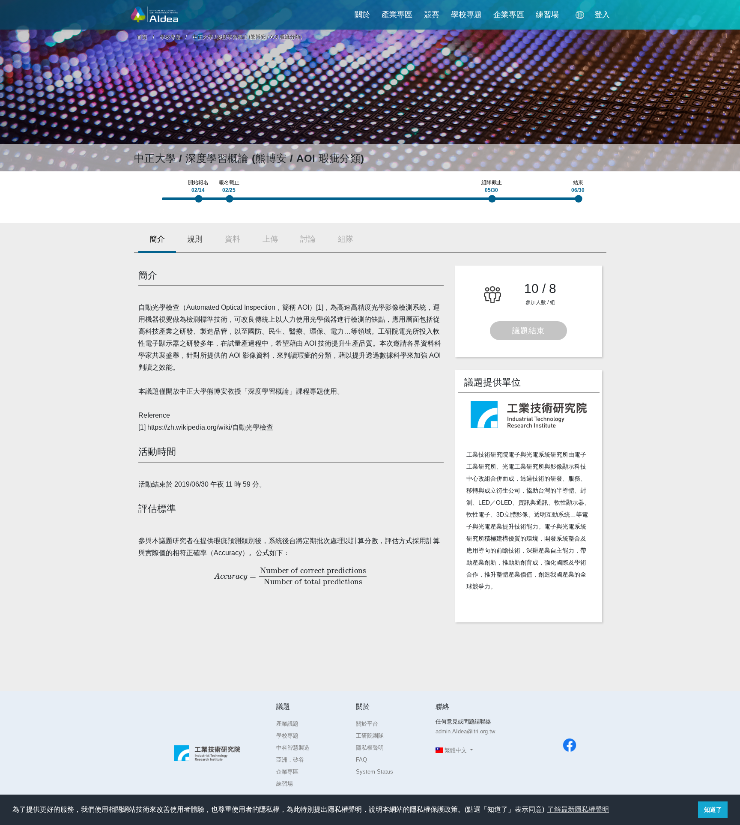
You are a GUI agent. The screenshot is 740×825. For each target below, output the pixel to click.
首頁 (142, 37)
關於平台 (367, 723)
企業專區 (508, 14)
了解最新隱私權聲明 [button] (578, 809)
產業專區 (397, 14)
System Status (374, 771)
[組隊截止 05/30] (494, 201)
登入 (602, 14)
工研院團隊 (370, 735)
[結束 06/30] (580, 201)
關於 (362, 14)
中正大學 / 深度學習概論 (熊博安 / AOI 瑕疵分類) (247, 37)
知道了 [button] (713, 809)
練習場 (547, 14)
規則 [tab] (195, 239)
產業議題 (287, 723)
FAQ (361, 759)
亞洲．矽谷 (290, 759)
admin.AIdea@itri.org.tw (465, 731)
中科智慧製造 (293, 747)
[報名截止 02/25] (231, 201)
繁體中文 (455, 750)
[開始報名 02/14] (200, 201)
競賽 (431, 14)
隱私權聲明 (370, 747)
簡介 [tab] (157, 239)
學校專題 (466, 14)
